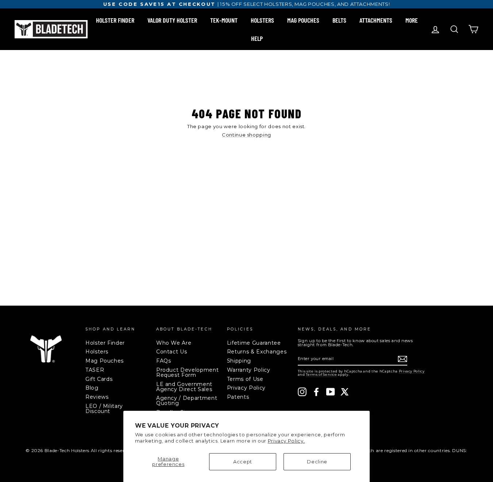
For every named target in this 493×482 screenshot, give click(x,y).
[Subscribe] (402, 359)
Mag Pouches (104, 360)
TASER (94, 370)
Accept (242, 461)
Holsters (96, 351)
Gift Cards (99, 379)
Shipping (239, 360)
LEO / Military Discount (104, 408)
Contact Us (171, 351)
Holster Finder (105, 343)
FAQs (163, 360)
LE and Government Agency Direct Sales (184, 387)
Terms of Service (321, 374)
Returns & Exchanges (256, 351)
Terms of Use (245, 379)
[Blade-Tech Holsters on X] (344, 391)
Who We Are (174, 343)
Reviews (97, 397)
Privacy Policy (246, 388)
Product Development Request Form (187, 372)
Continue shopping (246, 135)
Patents (238, 397)
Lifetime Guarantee (254, 343)
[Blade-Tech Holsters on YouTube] (330, 391)
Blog (92, 388)
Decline (317, 461)
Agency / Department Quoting (186, 400)
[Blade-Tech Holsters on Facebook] (316, 391)
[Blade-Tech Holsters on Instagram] (302, 391)
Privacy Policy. (286, 441)
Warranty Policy (248, 370)
